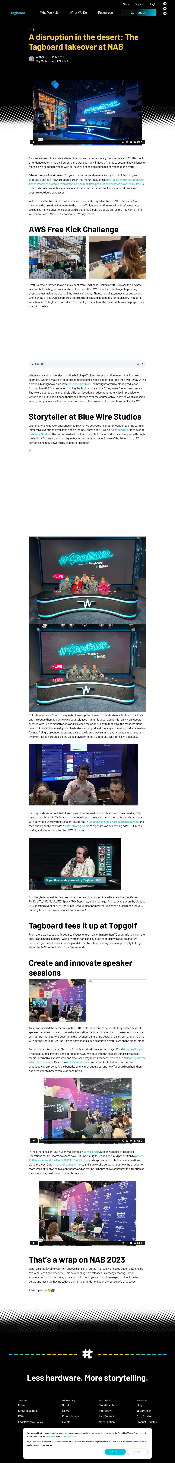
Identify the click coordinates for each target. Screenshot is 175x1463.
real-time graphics (78, 384)
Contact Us (138, 12)
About (126, 4)
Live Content (106, 1416)
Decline (137, 1451)
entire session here (78, 1062)
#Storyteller (122, 429)
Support (139, 4)
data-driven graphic (77, 826)
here (80, 1164)
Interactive (105, 1410)
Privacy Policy (70, 1436)
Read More (50, 1436)
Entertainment (71, 1416)
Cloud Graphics (108, 1405)
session (72, 1164)
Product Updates (146, 1422)
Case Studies (144, 1416)
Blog (139, 1405)
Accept (115, 1451)
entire (64, 1164)
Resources (105, 12)
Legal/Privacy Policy (30, 1422)
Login (153, 4)
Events (66, 1422)
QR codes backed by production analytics (113, 821)
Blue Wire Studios (39, 434)
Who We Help (49, 12)
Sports (66, 1405)
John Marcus (91, 1151)
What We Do (78, 12)
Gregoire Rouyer (133, 1049)
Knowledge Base (28, 1410)
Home (21, 1405)
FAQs (21, 1416)
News (65, 1410)
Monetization (107, 1422)
